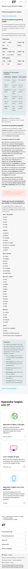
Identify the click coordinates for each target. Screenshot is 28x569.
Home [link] (3, 516)
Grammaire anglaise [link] (8, 517)
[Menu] (25, 6)
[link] (12, 6)
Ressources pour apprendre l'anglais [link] (14, 516)
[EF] (14, 2)
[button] (2, 2)
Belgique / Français (7, 554)
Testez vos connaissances (9, 16)
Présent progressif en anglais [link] (10, 519)
